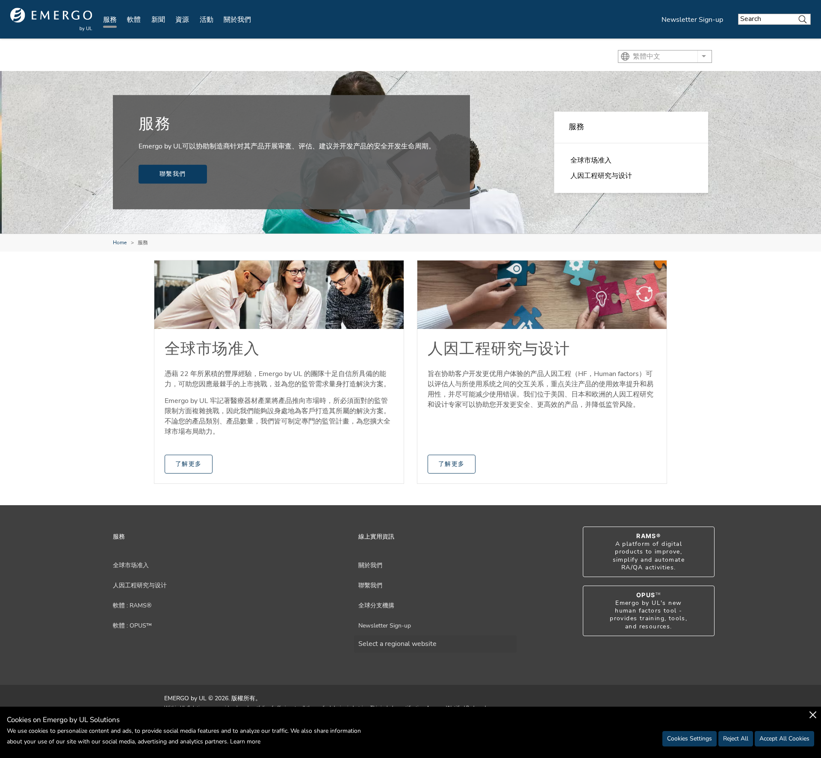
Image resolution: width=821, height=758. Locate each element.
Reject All (735, 738)
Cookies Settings (689, 738)
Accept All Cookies (784, 738)
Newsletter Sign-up (692, 19)
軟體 (134, 19)
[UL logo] (51, 19)
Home (120, 242)
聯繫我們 (172, 174)
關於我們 (237, 19)
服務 (110, 19)
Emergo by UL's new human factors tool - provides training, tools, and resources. (648, 611)
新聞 (158, 19)
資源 (182, 19)
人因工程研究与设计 (601, 176)
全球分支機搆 (376, 605)
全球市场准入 (590, 160)
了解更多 (188, 464)
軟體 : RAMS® (132, 605)
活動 (206, 19)
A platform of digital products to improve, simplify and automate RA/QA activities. (649, 551)
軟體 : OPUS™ (132, 626)
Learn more (245, 741)
